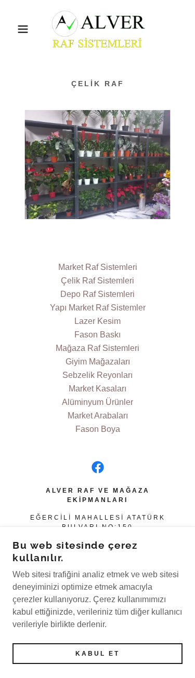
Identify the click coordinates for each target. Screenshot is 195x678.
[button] (15, 29)
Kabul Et (97, 653)
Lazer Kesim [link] (97, 321)
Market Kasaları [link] (97, 388)
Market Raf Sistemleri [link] (97, 267)
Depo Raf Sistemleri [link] (97, 294)
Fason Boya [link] (97, 429)
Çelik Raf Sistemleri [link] (97, 280)
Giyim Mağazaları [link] (98, 361)
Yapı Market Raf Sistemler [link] (98, 307)
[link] (97, 29)
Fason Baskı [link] (97, 334)
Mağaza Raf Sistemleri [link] (97, 348)
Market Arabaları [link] (98, 415)
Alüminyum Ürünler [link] (97, 402)
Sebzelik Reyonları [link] (97, 375)
